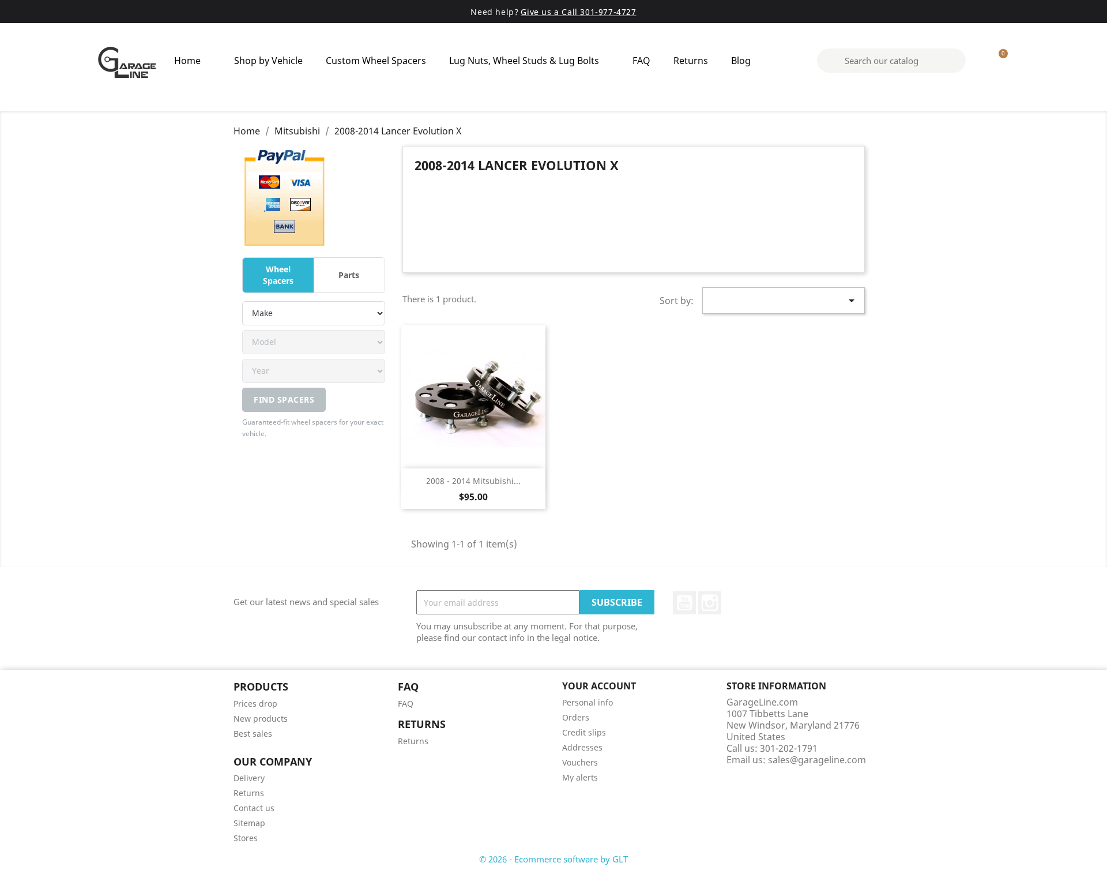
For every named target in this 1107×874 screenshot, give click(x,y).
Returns (690, 60)
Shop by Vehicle (268, 60)
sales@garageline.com (817, 759)
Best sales (253, 733)
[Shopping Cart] (998, 61)
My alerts (580, 777)
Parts (348, 274)
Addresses (582, 747)
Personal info (587, 702)
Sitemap (249, 822)
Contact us (254, 807)
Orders (575, 717)
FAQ (641, 60)
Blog (741, 60)
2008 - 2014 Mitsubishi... (473, 480)
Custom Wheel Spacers (376, 60)
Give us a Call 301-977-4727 (578, 11)
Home (187, 60)
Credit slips (584, 732)
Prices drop (255, 703)
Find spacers (284, 399)
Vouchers (580, 762)
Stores (246, 837)
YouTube (684, 602)
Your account (599, 686)
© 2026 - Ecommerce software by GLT (553, 859)
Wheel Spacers (278, 275)
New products (261, 718)
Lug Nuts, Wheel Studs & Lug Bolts (524, 60)
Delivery (249, 777)
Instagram (709, 602)
